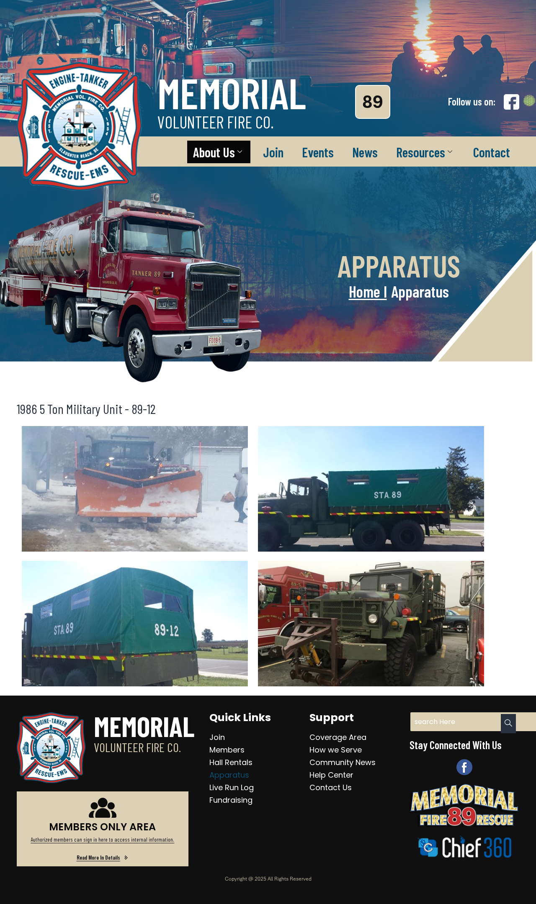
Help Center (331, 775)
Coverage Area (337, 737)
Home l (368, 291)
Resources (420, 152)
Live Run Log (231, 787)
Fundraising (231, 800)
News (365, 152)
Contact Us (330, 787)
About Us (214, 152)
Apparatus (229, 775)
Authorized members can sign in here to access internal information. (102, 839)
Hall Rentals (231, 762)
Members (227, 750)
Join (273, 152)
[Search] (508, 723)
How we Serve (335, 750)
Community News (342, 762)
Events (318, 152)
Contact (491, 152)
